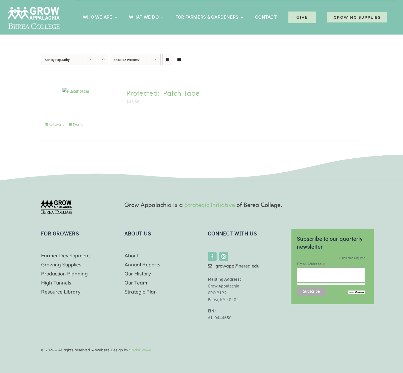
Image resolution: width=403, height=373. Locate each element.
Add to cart (56, 124)
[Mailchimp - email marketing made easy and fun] (356, 293)
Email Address (311, 264)
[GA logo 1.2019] (56, 202)
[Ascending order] (103, 59)
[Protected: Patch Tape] (75, 91)
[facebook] (212, 256)
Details (78, 124)
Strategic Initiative (210, 205)
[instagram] (223, 256)
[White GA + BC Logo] (34, 9)
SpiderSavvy (140, 350)
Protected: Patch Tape (163, 93)
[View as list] (178, 59)
